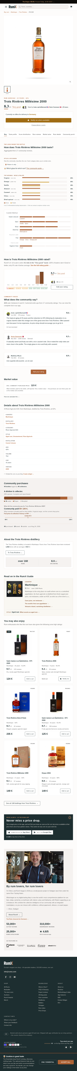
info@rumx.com (10, 972)
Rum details (57, 134)
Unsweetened (17, 436)
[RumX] (13, 6)
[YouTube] (14, 977)
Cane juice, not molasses (34, 600)
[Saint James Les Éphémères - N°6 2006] (56, 702)
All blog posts (42, 995)
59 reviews (52, 669)
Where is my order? (10, 1020)
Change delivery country (38, 125)
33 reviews (52, 781)
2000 (7, 469)
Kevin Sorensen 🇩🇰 (17, 336)
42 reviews (17, 726)
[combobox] (43, 7)
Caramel (10, 192)
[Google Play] (71, 1047)
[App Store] (66, 1047)
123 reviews (17, 669)
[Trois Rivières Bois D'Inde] (21, 702)
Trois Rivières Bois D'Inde (16, 718)
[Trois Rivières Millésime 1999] (21, 757)
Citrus (9, 196)
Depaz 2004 (46, 773)
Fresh (21, 247)
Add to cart (30, 679)
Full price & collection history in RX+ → (17, 513)
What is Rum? (42, 987)
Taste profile (13, 134)
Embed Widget (62, 1000)
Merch (6, 1000)
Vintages (41, 1005)
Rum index (41, 1008)
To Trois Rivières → (15, 552)
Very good (16, 107)
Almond (10, 189)
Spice (26, 223)
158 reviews (53, 726)
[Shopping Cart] (71, 7)
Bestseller (7, 989)
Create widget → (28, 474)
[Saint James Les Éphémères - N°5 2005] (21, 645)
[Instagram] (10, 977)
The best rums (8, 992)
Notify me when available (40, 120)
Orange (10, 181)
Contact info (8, 1025)
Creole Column (11, 443)
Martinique (9, 417)
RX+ (59, 1003)
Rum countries (43, 997)
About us (60, 987)
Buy (5, 134)
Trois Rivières (10, 423)
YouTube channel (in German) (17, 919)
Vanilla (6, 185)
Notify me (66, 679)
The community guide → (35, 168)
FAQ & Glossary (43, 989)
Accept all (65, 1062)
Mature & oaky (10, 164)
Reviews (60, 989)
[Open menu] (6, 7)
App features (62, 995)
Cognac (10, 178)
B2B (59, 997)
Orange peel (33, 239)
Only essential (47, 1062)
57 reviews (17, 781)
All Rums (7, 987)
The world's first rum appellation (37, 603)
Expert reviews (43, 992)
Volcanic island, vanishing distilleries (39, 606)
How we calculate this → (11, 396)
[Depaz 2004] (56, 757)
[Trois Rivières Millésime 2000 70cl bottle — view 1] (7, 89)
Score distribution (25, 134)
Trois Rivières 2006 (49, 661)
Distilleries (41, 1000)
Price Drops (42, 1010)
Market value (47, 134)
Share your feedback (10, 1022)
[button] (38, 50)
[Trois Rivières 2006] (56, 645)
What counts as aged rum (30, 612)
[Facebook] (6, 977)
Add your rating (62, 287)
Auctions (6, 995)
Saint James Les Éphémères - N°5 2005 (19, 662)
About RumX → (14, 915)
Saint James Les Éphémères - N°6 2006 (54, 719)
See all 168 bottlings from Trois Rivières (22, 803)
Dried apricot (11, 199)
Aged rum (9, 436)
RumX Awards (8, 997)
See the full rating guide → (41, 265)
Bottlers (40, 1003)
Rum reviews (37, 134)
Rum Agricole (9, 98)
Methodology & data (64, 992)
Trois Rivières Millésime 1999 (17, 773)
